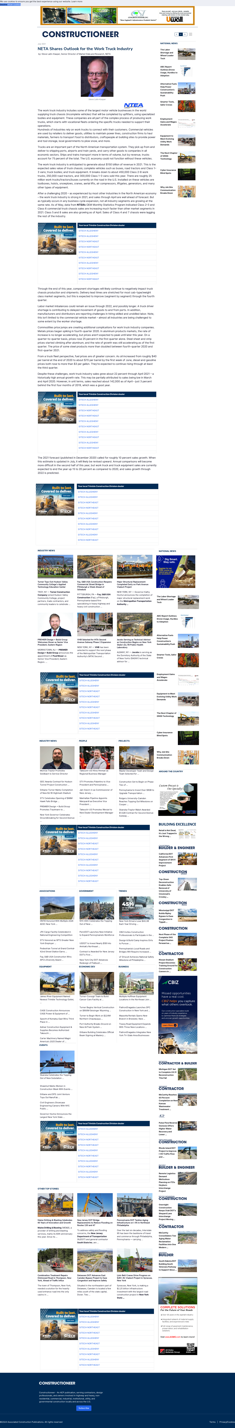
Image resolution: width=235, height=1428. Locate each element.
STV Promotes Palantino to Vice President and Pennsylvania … (95, 783)
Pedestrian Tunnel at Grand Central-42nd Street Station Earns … (57, 950)
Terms (212, 1422)
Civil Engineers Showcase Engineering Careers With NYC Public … (55, 1105)
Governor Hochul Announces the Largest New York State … (56, 1115)
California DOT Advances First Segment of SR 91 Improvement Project (167, 860)
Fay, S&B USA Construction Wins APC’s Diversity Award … (56, 958)
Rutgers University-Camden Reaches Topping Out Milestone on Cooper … (136, 801)
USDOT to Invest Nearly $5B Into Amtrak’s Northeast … (95, 945)
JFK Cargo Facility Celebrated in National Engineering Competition (56, 933)
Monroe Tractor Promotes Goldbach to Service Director (54, 772)
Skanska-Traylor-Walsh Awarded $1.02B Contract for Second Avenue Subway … (136, 812)
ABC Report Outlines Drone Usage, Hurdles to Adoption (167, 619)
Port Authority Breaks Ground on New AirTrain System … (95, 1025)
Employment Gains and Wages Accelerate (168, 122)
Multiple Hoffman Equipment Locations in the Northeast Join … (135, 998)
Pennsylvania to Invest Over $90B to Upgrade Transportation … (136, 791)
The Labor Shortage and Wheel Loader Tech (166, 599)
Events (43, 1045)
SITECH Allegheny (88, 230)
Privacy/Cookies (227, 1422)
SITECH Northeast (89, 241)
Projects (124, 741)
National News (169, 43)
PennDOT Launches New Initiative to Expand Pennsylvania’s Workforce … (97, 935)
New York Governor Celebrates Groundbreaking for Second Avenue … (57, 817)
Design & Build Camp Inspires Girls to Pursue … (136, 942)
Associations (47, 891)
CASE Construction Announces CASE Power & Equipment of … (55, 1012)
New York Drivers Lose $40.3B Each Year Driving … (134, 922)
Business (124, 966)
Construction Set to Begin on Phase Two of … (136, 783)
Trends (123, 891)
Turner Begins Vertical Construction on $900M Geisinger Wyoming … (97, 1009)
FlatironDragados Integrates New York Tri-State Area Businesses (135, 1034)
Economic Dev (87, 966)
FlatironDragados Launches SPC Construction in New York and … (134, 1009)
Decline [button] (3, 4)
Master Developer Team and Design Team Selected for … (136, 772)
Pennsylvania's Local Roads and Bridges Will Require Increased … (135, 950)
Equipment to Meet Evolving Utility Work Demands (167, 696)
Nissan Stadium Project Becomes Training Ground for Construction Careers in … (168, 966)
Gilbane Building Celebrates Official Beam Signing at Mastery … (97, 1034)
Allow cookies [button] (14, 4)
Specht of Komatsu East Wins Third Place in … (57, 1020)
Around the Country (171, 771)
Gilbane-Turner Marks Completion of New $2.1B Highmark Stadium (56, 791)
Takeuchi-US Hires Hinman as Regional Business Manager (94, 772)
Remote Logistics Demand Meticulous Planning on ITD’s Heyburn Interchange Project (167, 1182)
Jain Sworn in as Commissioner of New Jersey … (96, 791)
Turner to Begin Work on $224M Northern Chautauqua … (95, 1017)
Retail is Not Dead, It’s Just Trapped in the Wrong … (168, 833)
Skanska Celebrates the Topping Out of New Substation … (55, 1076)
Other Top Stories (48, 1188)
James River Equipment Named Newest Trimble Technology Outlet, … (57, 999)
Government (86, 891)
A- (177, 34)
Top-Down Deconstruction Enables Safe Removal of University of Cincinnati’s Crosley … (166, 888)
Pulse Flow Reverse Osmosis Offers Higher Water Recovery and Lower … (168, 1129)
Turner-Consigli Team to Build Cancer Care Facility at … (94, 998)
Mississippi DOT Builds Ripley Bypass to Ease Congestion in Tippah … (166, 916)
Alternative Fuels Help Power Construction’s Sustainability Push (168, 90)
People (83, 741)
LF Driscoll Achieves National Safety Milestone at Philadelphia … (136, 958)
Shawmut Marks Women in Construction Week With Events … (56, 1087)
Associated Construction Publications (25, 1422)
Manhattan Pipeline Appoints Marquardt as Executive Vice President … (93, 801)
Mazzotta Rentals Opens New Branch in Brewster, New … (133, 1017)
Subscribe (84, 1408)
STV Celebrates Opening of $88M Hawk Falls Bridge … (56, 800)
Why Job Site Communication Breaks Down (168, 190)
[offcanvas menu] (190, 34)
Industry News (46, 550)
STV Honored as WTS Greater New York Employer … (57, 942)
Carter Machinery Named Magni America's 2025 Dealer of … (55, 1040)
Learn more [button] (76, 1)
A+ (185, 34)
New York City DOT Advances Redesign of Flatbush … (94, 961)
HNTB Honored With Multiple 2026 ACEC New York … (56, 922)
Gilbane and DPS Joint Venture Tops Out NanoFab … (55, 1096)
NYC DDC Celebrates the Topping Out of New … (96, 922)
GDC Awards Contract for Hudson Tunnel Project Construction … (56, 783)
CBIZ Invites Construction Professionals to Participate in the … (136, 933)
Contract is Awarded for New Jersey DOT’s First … (97, 953)
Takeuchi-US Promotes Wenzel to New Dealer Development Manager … (96, 812)
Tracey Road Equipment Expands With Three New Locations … (135, 1025)
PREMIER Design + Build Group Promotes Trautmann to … (55, 808)
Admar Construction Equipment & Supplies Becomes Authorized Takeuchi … (56, 1030)
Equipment (45, 966)
